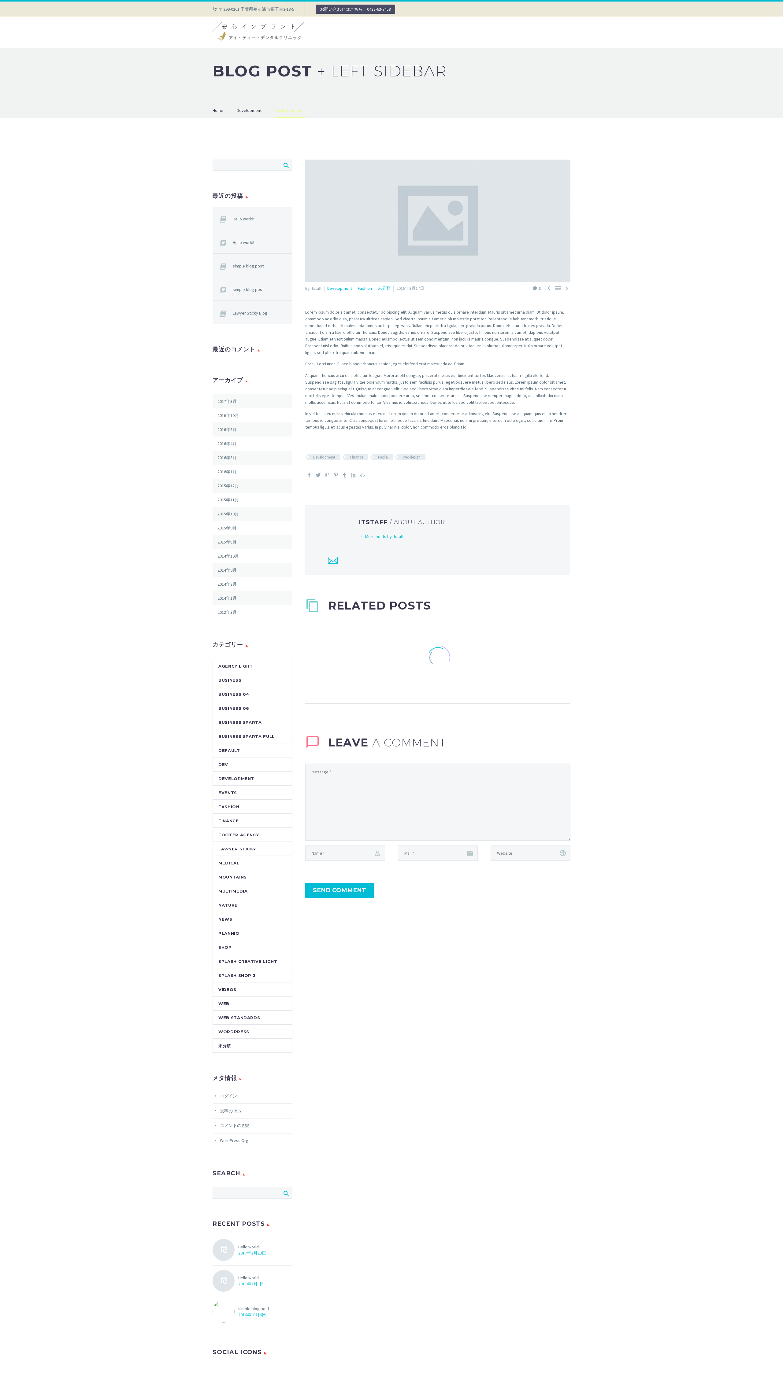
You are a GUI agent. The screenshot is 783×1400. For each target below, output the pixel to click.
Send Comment (339, 890)
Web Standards (239, 1017)
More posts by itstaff (384, 536)
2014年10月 (228, 556)
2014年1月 (227, 598)
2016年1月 (227, 471)
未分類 (384, 288)
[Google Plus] (327, 475)
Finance (356, 457)
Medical (228, 862)
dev (223, 764)
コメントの (235, 1125)
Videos (227, 989)
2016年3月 (227, 457)
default (229, 750)
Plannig (228, 933)
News (225, 919)
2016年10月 (228, 415)
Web (223, 1003)
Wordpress (233, 1031)
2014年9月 (227, 570)
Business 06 (233, 708)
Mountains (232, 877)
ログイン (228, 1096)
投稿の (230, 1111)
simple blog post (248, 266)
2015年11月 (228, 500)
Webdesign (412, 457)
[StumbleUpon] (362, 475)
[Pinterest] (335, 475)
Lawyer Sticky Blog (250, 313)
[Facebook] (309, 475)
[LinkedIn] (353, 475)
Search (285, 165)
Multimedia (233, 891)
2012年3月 (227, 612)
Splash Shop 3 (237, 975)
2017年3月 (227, 401)
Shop (225, 947)
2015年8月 (227, 542)
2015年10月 (228, 514)
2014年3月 (227, 584)
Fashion (365, 288)
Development (339, 288)
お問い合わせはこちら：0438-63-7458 (355, 9)
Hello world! (243, 219)
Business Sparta (240, 722)
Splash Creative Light (247, 961)
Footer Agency (238, 834)
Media (383, 457)
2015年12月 (228, 485)
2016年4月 (227, 443)
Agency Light (235, 666)
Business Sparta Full (246, 736)
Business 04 (233, 694)
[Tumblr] (344, 475)
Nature (228, 905)
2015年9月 (227, 528)
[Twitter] (318, 475)
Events (227, 792)
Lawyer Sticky (237, 848)
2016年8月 (227, 429)
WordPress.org (234, 1140)
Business (229, 680)
